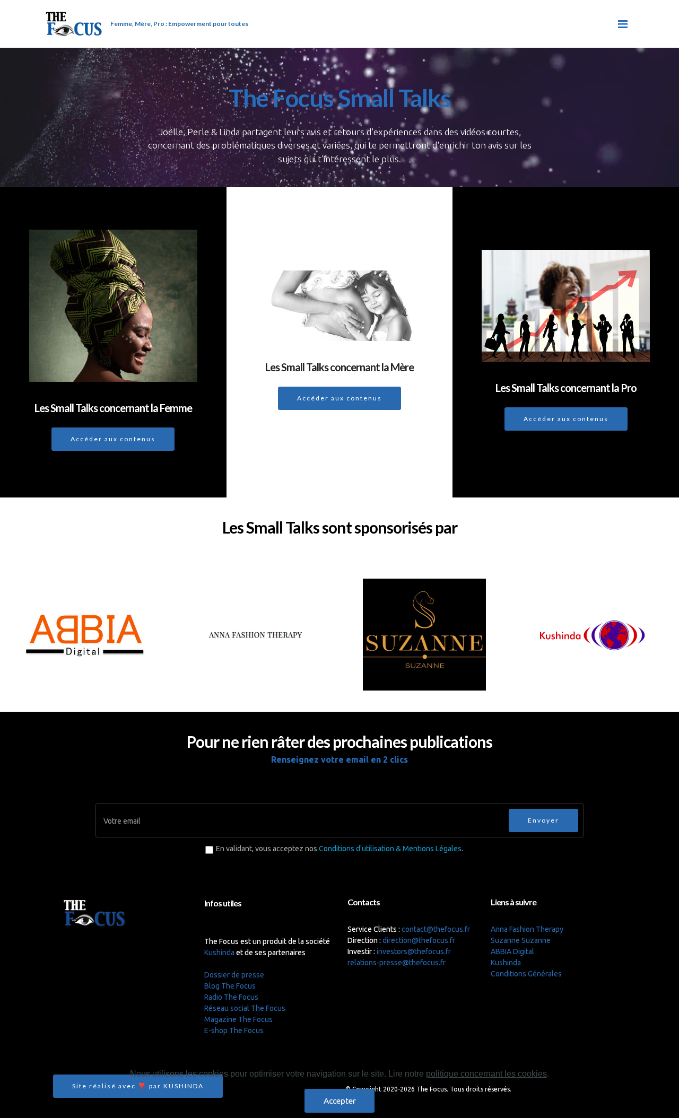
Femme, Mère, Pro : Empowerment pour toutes (179, 24)
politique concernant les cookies (486, 1073)
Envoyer (543, 820)
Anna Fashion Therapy (527, 929)
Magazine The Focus (238, 1019)
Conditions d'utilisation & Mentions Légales (390, 848)
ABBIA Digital (512, 951)
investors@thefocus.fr (414, 951)
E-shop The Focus (234, 1030)
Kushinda (219, 952)
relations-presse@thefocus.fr (396, 962)
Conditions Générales (526, 973)
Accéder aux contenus (113, 439)
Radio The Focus (231, 997)
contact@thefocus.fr (436, 929)
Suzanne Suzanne (521, 940)
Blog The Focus (230, 986)
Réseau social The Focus (244, 1008)
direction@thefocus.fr (418, 940)
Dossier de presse (234, 975)
